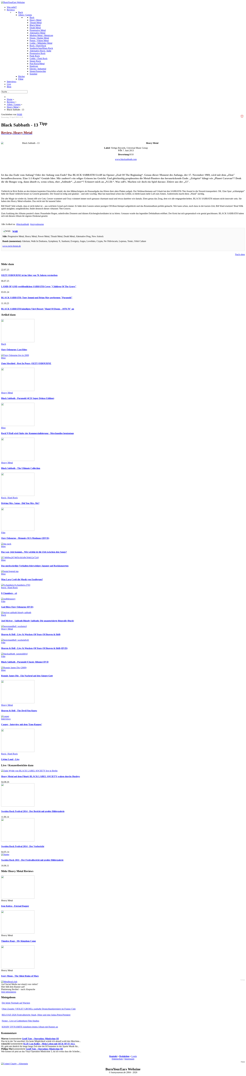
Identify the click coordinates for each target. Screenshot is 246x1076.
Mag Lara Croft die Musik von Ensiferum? (22, 579)
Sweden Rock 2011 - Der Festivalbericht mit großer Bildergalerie (32, 860)
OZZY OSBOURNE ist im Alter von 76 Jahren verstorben (29, 275)
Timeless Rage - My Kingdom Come (18, 941)
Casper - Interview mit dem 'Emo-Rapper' (21, 724)
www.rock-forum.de (11, 246)
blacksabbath (23, 224)
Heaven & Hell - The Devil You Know (19, 710)
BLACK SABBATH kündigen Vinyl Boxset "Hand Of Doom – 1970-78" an (37, 309)
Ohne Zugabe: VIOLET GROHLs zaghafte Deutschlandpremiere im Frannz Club (39, 1009)
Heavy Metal (7, 393)
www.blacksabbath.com (126, 159)
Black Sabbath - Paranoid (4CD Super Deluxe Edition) (27, 398)
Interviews (6, 719)
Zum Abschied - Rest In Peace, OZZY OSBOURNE (26, 363)
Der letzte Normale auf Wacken (16, 1003)
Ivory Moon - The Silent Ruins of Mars (20, 976)
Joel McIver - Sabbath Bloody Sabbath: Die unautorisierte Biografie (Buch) (37, 621)
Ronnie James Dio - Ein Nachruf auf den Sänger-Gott (27, 676)
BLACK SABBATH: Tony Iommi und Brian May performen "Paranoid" (36, 297)
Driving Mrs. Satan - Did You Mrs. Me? (20, 503)
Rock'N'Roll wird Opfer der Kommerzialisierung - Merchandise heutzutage (37, 433)
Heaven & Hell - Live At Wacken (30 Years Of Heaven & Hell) (30, 634)
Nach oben (240, 254)
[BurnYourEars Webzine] (13, 2)
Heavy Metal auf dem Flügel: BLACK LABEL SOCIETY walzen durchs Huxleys (40, 776)
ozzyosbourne (37, 224)
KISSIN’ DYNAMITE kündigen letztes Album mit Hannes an (30, 1027)
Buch (3, 344)
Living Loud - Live (10, 759)
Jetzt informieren (8, 992)
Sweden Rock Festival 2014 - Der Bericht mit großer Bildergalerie (32, 811)
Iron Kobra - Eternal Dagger (15, 906)
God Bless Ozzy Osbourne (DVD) (17, 607)
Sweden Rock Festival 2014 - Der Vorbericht (22, 846)
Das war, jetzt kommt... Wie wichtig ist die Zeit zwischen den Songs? (34, 552)
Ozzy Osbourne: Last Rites (14, 349)
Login (134, 1056)
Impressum (129, 1059)
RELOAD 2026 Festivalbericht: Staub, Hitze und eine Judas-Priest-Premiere (36, 1015)
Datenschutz (117, 1059)
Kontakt (113, 1056)
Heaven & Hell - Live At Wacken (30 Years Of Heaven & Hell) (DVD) (34, 648)
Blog (3, 358)
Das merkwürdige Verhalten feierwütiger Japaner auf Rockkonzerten (34, 566)
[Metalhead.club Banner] (9, 981)
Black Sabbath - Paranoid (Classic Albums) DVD (25, 662)
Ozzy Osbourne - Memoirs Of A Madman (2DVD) (25, 538)
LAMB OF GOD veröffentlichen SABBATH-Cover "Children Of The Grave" (38, 286)
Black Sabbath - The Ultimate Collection (20, 468)
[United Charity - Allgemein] (14, 1063)
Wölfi (15, 231)
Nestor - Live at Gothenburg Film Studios (20, 1021)
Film (3, 532)
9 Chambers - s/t (9, 593)
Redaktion (124, 1056)
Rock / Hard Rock (9, 497)
